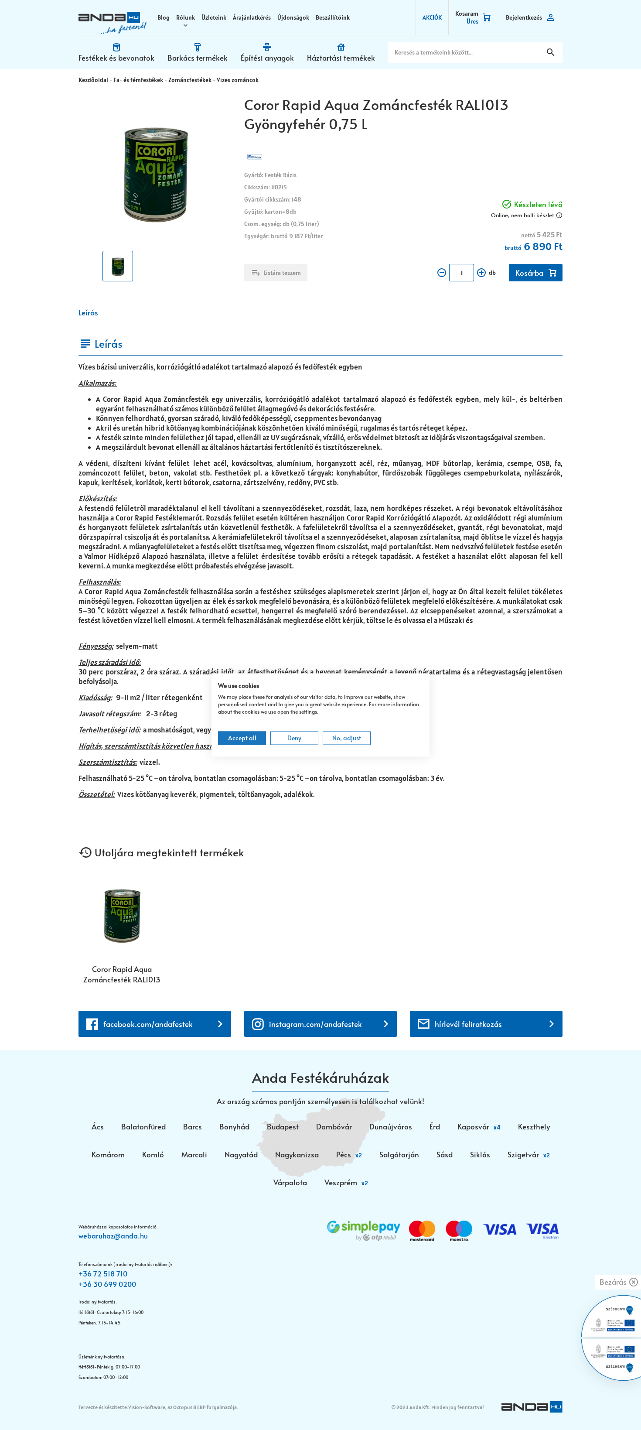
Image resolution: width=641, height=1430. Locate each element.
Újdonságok (293, 17)
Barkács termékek (197, 57)
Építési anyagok (267, 57)
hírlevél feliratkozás (468, 1024)
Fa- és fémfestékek (138, 80)
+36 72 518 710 (102, 1273)
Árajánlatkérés (252, 17)
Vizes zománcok (238, 80)
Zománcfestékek (189, 80)
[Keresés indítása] (551, 52)
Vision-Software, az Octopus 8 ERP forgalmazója (182, 1407)
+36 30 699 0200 (107, 1284)
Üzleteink (213, 17)
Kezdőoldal (93, 80)
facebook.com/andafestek (148, 1024)
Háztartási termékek (341, 57)
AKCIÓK (432, 17)
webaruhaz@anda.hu (113, 1235)
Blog (163, 17)
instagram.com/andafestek (315, 1024)
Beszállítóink (333, 17)
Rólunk (185, 17)
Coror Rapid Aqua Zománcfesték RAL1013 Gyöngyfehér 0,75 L (121, 974)
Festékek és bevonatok (116, 57)
